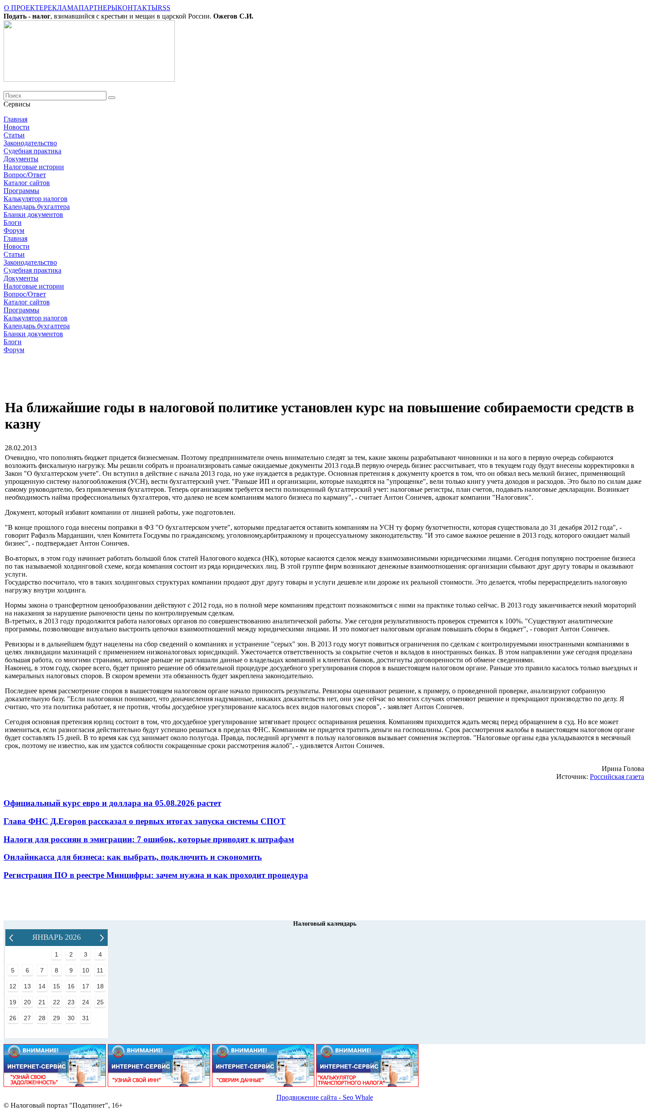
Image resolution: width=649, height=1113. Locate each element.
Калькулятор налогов (36, 198)
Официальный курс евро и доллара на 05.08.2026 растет (112, 803)
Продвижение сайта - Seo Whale (324, 1097)
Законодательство (30, 143)
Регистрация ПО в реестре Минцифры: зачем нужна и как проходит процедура (156, 875)
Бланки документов (33, 214)
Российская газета (617, 776)
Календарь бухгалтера (37, 206)
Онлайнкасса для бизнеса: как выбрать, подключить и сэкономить (133, 857)
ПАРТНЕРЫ (98, 7)
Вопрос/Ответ (25, 175)
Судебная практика (32, 151)
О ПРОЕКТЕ (24, 7)
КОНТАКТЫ (137, 7)
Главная (15, 119)
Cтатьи (14, 135)
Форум (14, 230)
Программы (21, 190)
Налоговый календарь (324, 923)
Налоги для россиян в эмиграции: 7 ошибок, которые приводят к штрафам (149, 839)
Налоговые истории (34, 167)
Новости (17, 127)
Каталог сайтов (27, 182)
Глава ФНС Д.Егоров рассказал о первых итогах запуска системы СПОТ (145, 821)
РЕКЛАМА (61, 7)
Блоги (13, 222)
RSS (164, 7)
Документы (21, 159)
